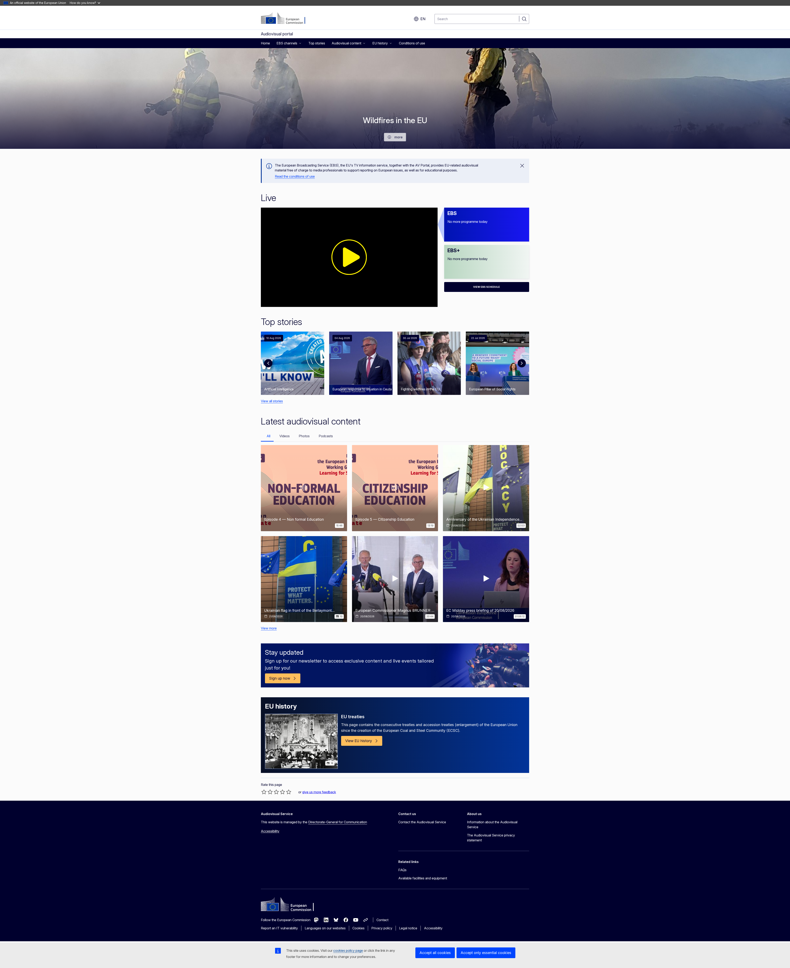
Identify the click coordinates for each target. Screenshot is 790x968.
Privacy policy (381, 928)
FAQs (402, 870)
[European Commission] (286, 18)
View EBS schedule (486, 286)
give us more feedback (319, 792)
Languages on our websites (325, 928)
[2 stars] (267, 792)
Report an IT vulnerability (279, 928)
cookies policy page (348, 950)
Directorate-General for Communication (337, 822)
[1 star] (264, 792)
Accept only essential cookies (486, 953)
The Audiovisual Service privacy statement (491, 837)
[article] (292, 363)
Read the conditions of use (295, 176)
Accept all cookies (435, 953)
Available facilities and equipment (422, 878)
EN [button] (422, 19)
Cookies (358, 928)
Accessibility (270, 831)
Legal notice (408, 928)
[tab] (267, 436)
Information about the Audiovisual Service (492, 824)
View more (269, 628)
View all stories (272, 401)
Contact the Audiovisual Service (422, 822)
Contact (382, 920)
